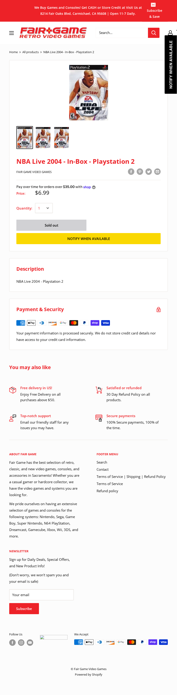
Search (102, 462)
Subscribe (24, 608)
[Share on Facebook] (131, 171)
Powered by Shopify (88, 674)
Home (13, 52)
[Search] (153, 33)
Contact (103, 469)
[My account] (170, 32)
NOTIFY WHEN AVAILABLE (88, 238)
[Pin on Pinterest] (140, 171)
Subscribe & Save (154, 13)
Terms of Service (110, 483)
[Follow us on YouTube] (30, 642)
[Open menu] (11, 33)
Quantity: (24, 208)
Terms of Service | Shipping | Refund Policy (131, 476)
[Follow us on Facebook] (12, 642)
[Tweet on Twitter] (148, 171)
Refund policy (107, 491)
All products (30, 52)
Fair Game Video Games (34, 172)
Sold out (51, 225)
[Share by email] (157, 171)
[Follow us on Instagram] (21, 642)
